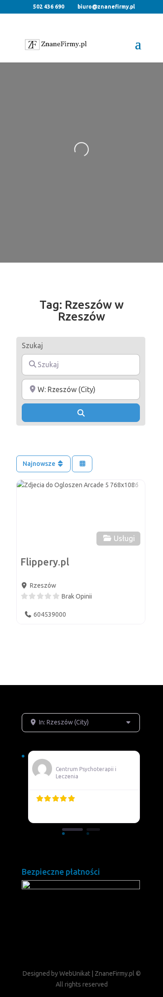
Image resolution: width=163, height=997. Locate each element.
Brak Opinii (77, 596)
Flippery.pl (44, 561)
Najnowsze (40, 463)
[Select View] (82, 463)
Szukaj (32, 345)
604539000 (50, 614)
